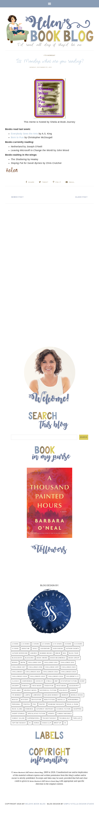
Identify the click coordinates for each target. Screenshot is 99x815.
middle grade (77, 695)
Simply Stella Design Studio (79, 804)
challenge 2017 (19, 667)
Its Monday (49, 55)
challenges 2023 (68, 672)
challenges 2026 (55, 676)
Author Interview (19, 653)
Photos (26, 704)
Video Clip (46, 723)
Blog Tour (74, 653)
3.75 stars (57, 644)
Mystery (25, 700)
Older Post (81, 197)
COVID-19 (39, 681)
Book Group (74, 658)
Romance (29, 709)
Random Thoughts (56, 704)
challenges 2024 (19, 676)
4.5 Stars (78, 644)
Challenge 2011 (34, 662)
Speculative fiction (36, 713)
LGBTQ (27, 695)
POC (34, 704)
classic (15, 681)
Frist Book (61, 686)
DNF (56, 681)
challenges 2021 (33, 672)
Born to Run (17, 137)
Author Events (72, 648)
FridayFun (48, 686)
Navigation (36, 700)
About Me (26, 648)
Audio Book (58, 648)
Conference (27, 681)
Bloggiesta (17, 658)
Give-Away (16, 690)
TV (30, 723)
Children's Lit (72, 676)
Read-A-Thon (72, 704)
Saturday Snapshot (45, 709)
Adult (35, 648)
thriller (77, 718)
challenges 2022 (50, 672)
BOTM (23, 662)
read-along (17, 709)
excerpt (15, 686)
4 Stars (68, 644)
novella (61, 700)
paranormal (73, 700)
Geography (74, 686)
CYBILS (49, 681)
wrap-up (57, 723)
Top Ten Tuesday (19, 723)
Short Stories (18, 713)
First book (37, 686)
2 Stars (15, 644)
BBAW (58, 653)
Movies (15, 700)
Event (82, 681)
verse (36, 723)
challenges (17, 672)
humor (73, 690)
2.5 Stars (26, 644)
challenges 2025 (37, 676)
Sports (51, 713)
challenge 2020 (69, 667)
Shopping (77, 709)
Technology (64, 718)
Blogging (29, 658)
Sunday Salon (18, 718)
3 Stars (35, 644)
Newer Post (17, 197)
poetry (42, 704)
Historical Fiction (48, 690)
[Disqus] (49, 237)
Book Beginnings (58, 658)
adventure (45, 648)
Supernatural (33, 718)
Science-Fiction (63, 709)
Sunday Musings (64, 713)
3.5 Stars (46, 644)
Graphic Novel (30, 690)
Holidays (63, 690)
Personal (16, 704)
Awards (33, 653)
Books (15, 662)
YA (65, 723)
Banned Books (46, 653)
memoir (65, 695)
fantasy (25, 686)
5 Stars (15, 648)
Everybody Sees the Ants (25, 133)
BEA (64, 653)
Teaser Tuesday (49, 718)
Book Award (42, 658)
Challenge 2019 (52, 667)
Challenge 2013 (67, 662)
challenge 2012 (51, 662)
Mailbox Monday (51, 695)
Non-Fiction (49, 700)
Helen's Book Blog (35, 804)
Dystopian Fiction (69, 681)
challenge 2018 (35, 667)
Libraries (37, 695)
